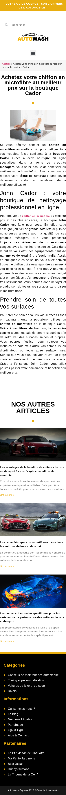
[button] (33, 53)
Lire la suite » (7, 495)
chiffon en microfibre (36, 215)
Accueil (6, 63)
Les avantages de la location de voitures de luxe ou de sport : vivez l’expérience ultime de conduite (32, 471)
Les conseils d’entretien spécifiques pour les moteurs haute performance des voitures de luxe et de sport (32, 617)
